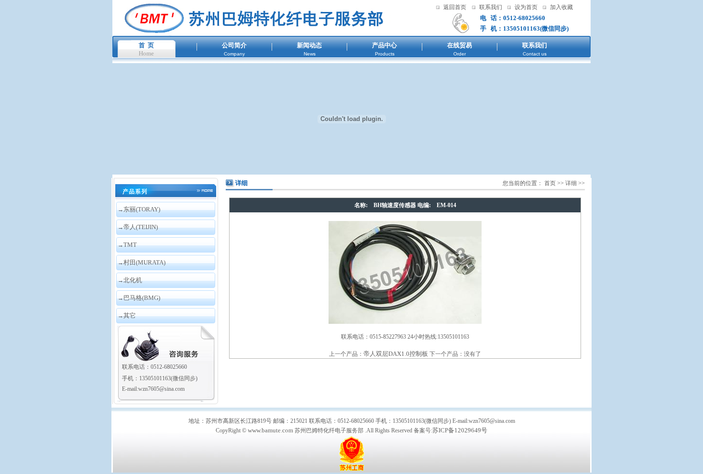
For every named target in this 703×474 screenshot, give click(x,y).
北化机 (132, 280)
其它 (129, 315)
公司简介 (234, 45)
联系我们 (490, 7)
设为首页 (526, 7)
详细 (571, 183)
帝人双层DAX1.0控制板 (395, 353)
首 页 (146, 45)
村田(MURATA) (144, 262)
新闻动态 (309, 45)
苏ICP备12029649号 (459, 430)
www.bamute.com (270, 430)
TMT (130, 244)
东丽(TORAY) (141, 209)
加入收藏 (561, 7)
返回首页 (454, 7)
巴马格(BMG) (141, 297)
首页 (550, 183)
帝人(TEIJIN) (140, 227)
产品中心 (384, 45)
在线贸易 (459, 45)
